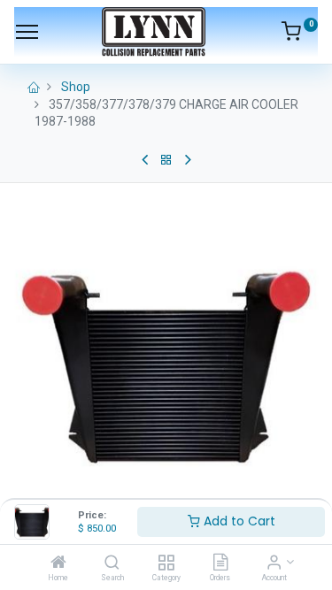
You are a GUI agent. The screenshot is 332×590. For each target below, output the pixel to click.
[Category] (166, 563)
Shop (75, 87)
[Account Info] (274, 563)
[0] (300, 34)
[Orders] (220, 563)
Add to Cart (237, 521)
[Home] (58, 563)
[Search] (112, 563)
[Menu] (27, 32)
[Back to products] (166, 160)
